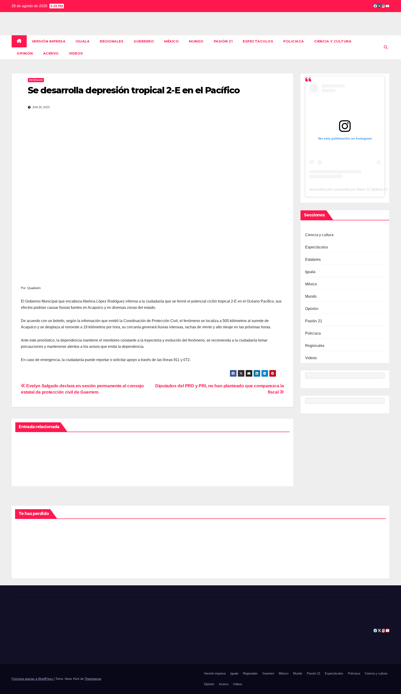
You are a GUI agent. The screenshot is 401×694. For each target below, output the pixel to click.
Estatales (35, 80)
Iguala (83, 41)
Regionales (111, 41)
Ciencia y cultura (333, 41)
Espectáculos (258, 41)
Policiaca (293, 41)
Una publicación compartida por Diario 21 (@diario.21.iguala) (354, 189)
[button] (386, 47)
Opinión (25, 53)
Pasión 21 (223, 41)
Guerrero (144, 41)
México (171, 41)
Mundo (196, 41)
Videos (76, 53)
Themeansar (92, 679)
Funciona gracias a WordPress (33, 679)
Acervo (51, 53)
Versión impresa (49, 41)
